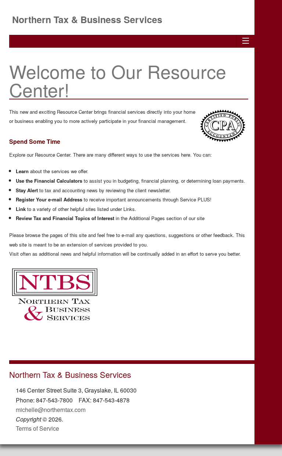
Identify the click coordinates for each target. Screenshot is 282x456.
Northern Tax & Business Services (87, 19)
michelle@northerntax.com (51, 409)
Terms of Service (37, 428)
